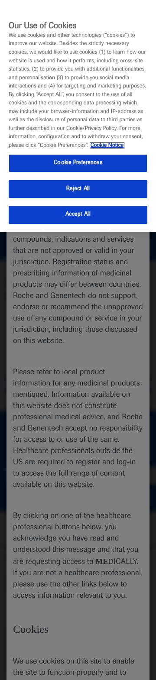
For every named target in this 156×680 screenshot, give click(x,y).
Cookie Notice (107, 145)
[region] (78, 116)
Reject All (78, 188)
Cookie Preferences (78, 162)
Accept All (77, 214)
